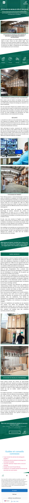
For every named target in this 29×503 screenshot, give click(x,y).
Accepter (14, 490)
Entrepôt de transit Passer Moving (12, 467)
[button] (27, 475)
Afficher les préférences (14, 498)
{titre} (12, 501)
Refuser (15, 494)
